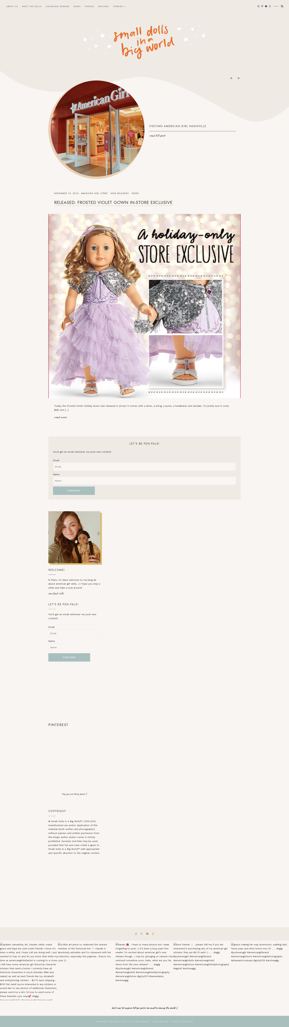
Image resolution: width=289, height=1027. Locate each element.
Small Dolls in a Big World (131, 1021)
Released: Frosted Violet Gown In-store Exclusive (113, 202)
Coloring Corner (57, 6)
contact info (56, 593)
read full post (157, 135)
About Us (12, 6)
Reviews (103, 6)
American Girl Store (94, 193)
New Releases (120, 193)
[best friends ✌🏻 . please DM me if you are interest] (202, 971)
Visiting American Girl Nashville (177, 126)
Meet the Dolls (32, 6)
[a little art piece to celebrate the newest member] (87, 971)
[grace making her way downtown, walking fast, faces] (260, 971)
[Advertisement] (74, 692)
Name (56, 474)
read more (60, 417)
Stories (118, 6)
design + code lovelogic (177, 1021)
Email (56, 460)
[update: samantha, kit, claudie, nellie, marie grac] (29, 971)
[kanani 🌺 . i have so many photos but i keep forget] (144, 971)
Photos (89, 6)
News (77, 6)
